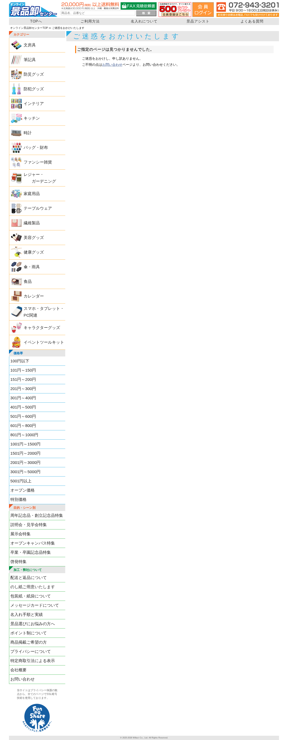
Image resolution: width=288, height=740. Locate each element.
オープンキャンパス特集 (32, 543)
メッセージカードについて (34, 605)
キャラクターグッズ (42, 327)
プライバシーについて (30, 651)
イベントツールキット (44, 342)
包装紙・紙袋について (30, 596)
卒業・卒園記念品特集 (30, 552)
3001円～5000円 (25, 472)
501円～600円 (23, 416)
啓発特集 (18, 561)
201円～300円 (23, 388)
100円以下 (19, 361)
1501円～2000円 (25, 453)
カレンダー (34, 296)
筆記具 (30, 59)
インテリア (34, 103)
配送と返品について (28, 577)
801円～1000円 (24, 435)
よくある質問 (252, 21)
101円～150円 (23, 370)
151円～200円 (23, 379)
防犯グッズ (34, 89)
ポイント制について (28, 633)
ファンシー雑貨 (38, 162)
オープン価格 (22, 490)
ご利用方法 (90, 21)
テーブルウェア (38, 208)
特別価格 (18, 499)
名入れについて (144, 21)
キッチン (32, 118)
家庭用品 (32, 193)
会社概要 (18, 670)
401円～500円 (23, 407)
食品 (28, 281)
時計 (28, 133)
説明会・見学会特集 (28, 524)
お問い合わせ (22, 679)
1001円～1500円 (25, 444)
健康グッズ (34, 252)
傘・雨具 (32, 267)
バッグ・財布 (36, 147)
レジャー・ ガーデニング (40, 178)
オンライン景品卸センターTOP (29, 28)
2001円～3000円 (25, 462)
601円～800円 (23, 425)
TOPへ (36, 21)
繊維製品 (32, 223)
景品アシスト (198, 21)
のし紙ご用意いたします (32, 587)
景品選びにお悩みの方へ (32, 624)
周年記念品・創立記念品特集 (36, 515)
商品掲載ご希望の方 (28, 642)
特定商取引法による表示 (32, 660)
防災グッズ (34, 74)
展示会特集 (20, 534)
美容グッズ (34, 237)
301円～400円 (23, 398)
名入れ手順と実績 (26, 614)
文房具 (30, 45)
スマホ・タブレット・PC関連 (44, 312)
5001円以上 (21, 481)
